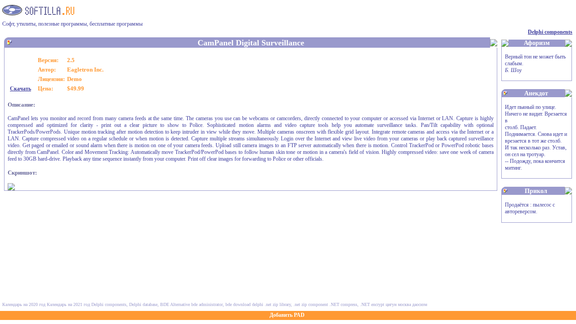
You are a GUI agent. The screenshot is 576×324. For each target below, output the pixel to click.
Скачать (20, 89)
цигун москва (398, 304)
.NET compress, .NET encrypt (356, 304)
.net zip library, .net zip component (296, 304)
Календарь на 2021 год (68, 304)
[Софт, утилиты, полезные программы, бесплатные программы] (38, 13)
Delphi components (550, 32)
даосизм (419, 304)
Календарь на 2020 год (23, 304)
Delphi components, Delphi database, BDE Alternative (140, 304)
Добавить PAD (287, 315)
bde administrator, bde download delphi (227, 304)
